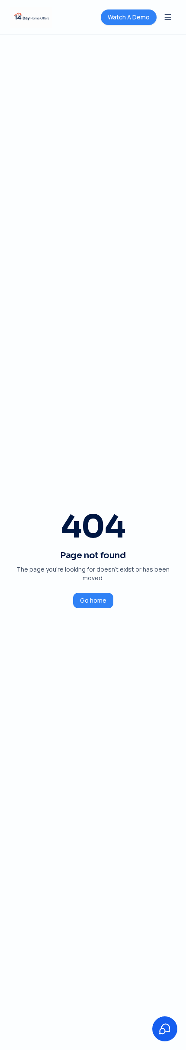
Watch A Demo (129, 17)
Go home (93, 600)
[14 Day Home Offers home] (31, 17)
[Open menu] (168, 17)
